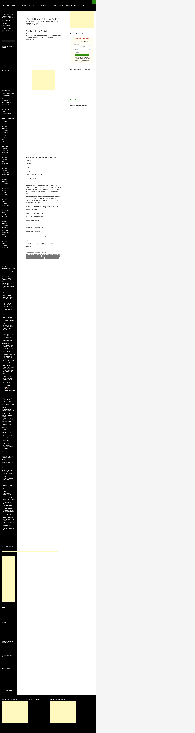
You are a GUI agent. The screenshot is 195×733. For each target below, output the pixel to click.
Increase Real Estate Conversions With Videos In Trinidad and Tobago (8, 423)
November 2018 (5, 207)
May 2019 (4, 196)
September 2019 (5, 188)
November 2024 (5, 143)
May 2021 (4, 166)
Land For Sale (35, 5)
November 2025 (5, 132)
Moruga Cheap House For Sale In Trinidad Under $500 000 (8, 379)
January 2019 (5, 203)
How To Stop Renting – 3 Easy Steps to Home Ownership (7, 32)
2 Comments (38, 27)
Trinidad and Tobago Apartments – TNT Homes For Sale (8, 17)
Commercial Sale (5, 98)
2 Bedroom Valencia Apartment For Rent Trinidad (7, 495)
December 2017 (5, 227)
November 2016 (5, 249)
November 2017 (5, 229)
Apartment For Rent (11, 5)
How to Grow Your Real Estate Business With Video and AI (8, 411)
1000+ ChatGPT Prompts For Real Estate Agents (13, 9)
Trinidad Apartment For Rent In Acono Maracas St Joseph (8, 330)
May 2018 (4, 218)
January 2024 (5, 148)
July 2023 (4, 155)
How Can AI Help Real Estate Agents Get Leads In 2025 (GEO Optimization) (8, 507)
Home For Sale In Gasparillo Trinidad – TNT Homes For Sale (8, 361)
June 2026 (4, 123)
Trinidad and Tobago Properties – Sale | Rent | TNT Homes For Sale (8, 470)
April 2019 (4, 198)
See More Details (74, 99)
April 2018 (4, 219)
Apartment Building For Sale (8, 93)
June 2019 (4, 194)
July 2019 (4, 192)
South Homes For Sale (7, 109)
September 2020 (5, 174)
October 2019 (5, 187)
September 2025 (5, 134)
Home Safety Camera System (8, 70)
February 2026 (5, 128)
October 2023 (5, 152)
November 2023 (5, 150)
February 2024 (5, 146)
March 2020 (4, 179)
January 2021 (5, 170)
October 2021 (5, 163)
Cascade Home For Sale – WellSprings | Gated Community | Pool (8, 350)
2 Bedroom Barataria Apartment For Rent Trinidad (7, 490)
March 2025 (4, 141)
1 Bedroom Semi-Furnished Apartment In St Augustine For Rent (8, 288)
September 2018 (5, 210)
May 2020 (4, 177)
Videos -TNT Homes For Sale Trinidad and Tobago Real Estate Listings (8, 485)
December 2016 (5, 247)
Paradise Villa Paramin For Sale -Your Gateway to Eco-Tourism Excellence (8, 384)
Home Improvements (6, 102)
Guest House (5, 100)
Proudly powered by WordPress (8, 731)
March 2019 (4, 199)
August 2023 (5, 154)
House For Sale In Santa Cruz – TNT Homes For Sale (8, 372)
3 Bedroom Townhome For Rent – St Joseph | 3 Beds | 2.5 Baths (8, 299)
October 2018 (5, 208)
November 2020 (5, 172)
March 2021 (4, 168)
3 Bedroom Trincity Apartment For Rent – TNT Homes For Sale (8, 303)
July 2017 (4, 236)
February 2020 (5, 181)
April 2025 (4, 139)
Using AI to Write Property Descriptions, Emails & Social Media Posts (8, 524)
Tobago (54, 5)
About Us (4, 266)
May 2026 (4, 124)
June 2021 (4, 165)
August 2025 (5, 135)
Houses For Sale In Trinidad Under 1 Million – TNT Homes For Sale (8, 406)
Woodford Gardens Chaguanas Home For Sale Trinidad (8, 528)
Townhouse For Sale (46, 5)
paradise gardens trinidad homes (51, 256)
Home (3, 5)
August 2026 (5, 121)
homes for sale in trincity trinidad (35, 254)
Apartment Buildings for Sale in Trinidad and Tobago (71, 5)
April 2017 (4, 240)
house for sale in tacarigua (53, 254)
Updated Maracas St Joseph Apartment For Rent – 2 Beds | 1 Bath (8, 334)
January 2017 (5, 245)
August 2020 (5, 176)
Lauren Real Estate (6, 108)
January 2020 (5, 183)
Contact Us (4, 281)
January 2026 (5, 130)
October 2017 (5, 230)
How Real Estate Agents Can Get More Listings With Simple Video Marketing (8, 516)
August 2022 (5, 161)
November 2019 (5, 185)
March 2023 (4, 157)
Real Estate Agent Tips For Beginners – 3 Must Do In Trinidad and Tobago (7, 456)
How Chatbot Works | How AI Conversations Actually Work (8, 511)
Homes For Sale (30, 16)
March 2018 (4, 221)
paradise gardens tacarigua (34, 256)
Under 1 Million (22, 5)
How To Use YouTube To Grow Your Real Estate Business (7, 415)
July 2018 (4, 214)
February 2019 (5, 201)
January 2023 (5, 159)
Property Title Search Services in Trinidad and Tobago (8, 475)
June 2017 (4, 238)
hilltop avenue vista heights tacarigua (36, 252)
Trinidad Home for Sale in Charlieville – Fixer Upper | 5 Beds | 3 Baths (8, 398)
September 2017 (5, 232)
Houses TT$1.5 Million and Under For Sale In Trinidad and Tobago (7, 22)
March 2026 (4, 126)
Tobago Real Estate (6, 25)
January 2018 (5, 225)
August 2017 (5, 234)
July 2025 (4, 137)
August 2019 (5, 190)
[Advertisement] (43, 80)
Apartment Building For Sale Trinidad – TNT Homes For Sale (9, 499)
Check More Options (8, 690)
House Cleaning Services (7, 546)
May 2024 (4, 145)
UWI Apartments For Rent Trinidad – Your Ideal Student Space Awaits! (8, 339)
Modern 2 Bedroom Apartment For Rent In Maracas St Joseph (7, 317)
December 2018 (5, 205)
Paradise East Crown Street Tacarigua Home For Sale (42, 21)
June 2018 (4, 216)
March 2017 (4, 241)
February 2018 (5, 223)
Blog (29, 5)
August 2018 (5, 212)
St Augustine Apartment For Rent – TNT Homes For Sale (8, 322)
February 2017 (5, 243)
